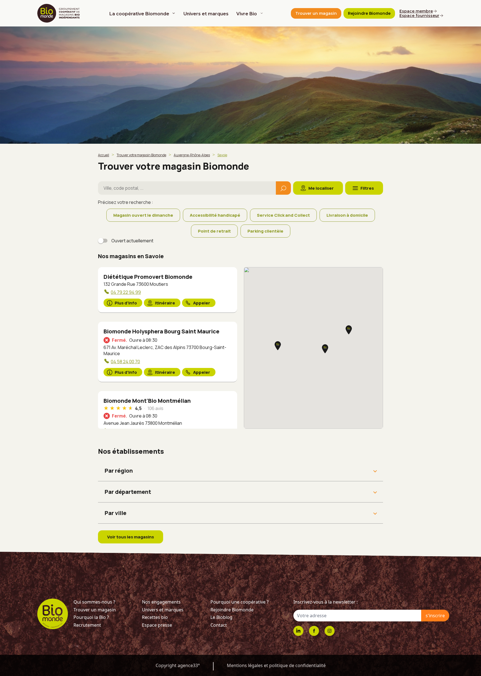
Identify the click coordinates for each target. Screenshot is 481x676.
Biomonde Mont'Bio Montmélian (147, 400)
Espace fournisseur (419, 15)
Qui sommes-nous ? (94, 602)
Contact (218, 625)
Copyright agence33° (178, 665)
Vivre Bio (246, 13)
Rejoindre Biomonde (232, 610)
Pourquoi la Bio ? (91, 617)
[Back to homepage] (59, 13)
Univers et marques (206, 13)
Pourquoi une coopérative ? (239, 602)
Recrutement (87, 625)
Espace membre (416, 11)
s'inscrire (435, 615)
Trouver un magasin (94, 610)
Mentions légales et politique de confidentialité (276, 665)
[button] (348, 330)
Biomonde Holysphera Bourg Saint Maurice (161, 331)
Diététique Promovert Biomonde (148, 276)
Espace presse (157, 625)
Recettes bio (155, 617)
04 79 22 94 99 (126, 292)
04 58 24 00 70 (125, 361)
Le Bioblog (221, 617)
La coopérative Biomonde (139, 13)
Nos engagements (161, 602)
